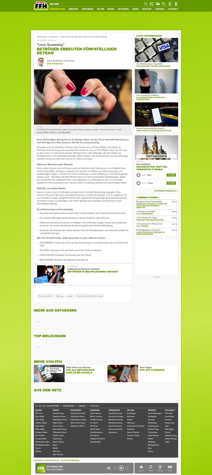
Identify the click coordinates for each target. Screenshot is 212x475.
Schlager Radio (41, 432)
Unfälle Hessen (96, 420)
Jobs (167, 426)
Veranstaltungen (154, 413)
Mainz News (58, 423)
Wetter (164, 3)
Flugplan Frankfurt (97, 439)
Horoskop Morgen (115, 417)
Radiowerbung (171, 436)
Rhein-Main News (78, 423)
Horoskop (87, 9)
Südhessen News (78, 426)
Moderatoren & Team (135, 426)
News (56, 410)
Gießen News (58, 436)
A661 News (95, 429)
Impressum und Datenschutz (46, 460)
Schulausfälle (95, 442)
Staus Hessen (95, 413)
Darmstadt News (60, 429)
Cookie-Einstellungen (70, 460)
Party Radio (40, 436)
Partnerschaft (45, 296)
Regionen (76, 410)
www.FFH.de (53, 406)
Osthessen (53, 37)
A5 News (94, 426)
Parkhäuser (94, 436)
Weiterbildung (171, 439)
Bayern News (58, 442)
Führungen (169, 429)
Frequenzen (170, 423)
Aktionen (123, 9)
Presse (168, 432)
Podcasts (130, 429)
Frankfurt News (59, 417)
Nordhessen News (78, 413)
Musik (111, 9)
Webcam (170, 3)
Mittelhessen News (79, 420)
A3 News (94, 423)
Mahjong (151, 442)
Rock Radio (39, 426)
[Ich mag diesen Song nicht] (126, 468)
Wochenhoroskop (115, 420)
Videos (130, 420)
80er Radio (39, 417)
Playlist (152, 3)
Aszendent (112, 432)
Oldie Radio (40, 429)
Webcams (131, 423)
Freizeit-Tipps (153, 429)
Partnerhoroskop (115, 429)
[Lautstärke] (108, 468)
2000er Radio (41, 423)
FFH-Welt (173, 9)
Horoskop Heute (115, 413)
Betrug (59, 296)
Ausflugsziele (153, 426)
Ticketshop (152, 432)
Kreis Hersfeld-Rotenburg (89, 296)
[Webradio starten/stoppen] (121, 468)
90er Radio (39, 420)
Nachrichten (57, 9)
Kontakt (168, 420)
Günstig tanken (96, 432)
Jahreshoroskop (114, 426)
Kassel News (58, 426)
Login (167, 442)
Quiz (150, 448)
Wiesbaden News (60, 420)
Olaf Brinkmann (55, 63)
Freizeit (159, 9)
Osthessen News (78, 417)
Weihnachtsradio (42, 442)
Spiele (150, 439)
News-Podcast (133, 432)
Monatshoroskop (115, 423)
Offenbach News (59, 432)
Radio (38, 410)
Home (141, 470)
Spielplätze (152, 417)
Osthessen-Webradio (165, 191)
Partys (150, 451)
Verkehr (73, 9)
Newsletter (169, 417)
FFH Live (39, 413)
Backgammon (153, 445)
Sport (55, 445)
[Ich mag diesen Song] (115, 468)
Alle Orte (56, 451)
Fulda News (57, 439)
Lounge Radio (40, 439)
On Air (100, 9)
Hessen (82, 406)
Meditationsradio (42, 445)
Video (135, 9)
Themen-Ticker (146, 197)
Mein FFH (176, 3)
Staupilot (158, 3)
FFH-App (168, 413)
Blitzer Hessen (96, 417)
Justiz (70, 296)
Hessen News (58, 413)
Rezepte (151, 420)
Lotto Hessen (153, 436)
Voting (129, 439)
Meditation (152, 423)
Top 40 (38, 448)
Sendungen (131, 413)
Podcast (147, 9)
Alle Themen (58, 455)
